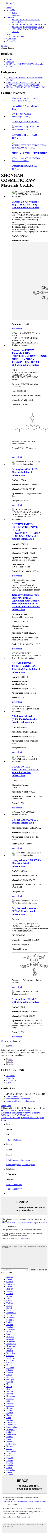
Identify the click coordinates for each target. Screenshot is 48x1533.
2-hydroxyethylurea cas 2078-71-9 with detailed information (24, 911)
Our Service (11, 39)
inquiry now (6, 1105)
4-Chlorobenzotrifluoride (15, 1116)
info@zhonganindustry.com (18, 1099)
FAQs (14, 12)
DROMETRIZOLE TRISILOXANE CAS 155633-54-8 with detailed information (26, 667)
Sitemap (13, 1110)
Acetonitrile (6, 1113)
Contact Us (11, 41)
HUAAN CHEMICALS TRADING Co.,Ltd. (25, 87)
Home (9, 8)
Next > (6, 1041)
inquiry (15, 329)
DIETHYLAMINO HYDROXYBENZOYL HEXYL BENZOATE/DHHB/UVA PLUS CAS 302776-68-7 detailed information (26, 531)
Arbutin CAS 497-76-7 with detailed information (25, 1000)
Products (10, 17)
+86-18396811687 (14, 1096)
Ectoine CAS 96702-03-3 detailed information (25, 821)
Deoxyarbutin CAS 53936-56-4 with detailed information (26, 863)
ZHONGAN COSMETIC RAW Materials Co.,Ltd (26, 21)
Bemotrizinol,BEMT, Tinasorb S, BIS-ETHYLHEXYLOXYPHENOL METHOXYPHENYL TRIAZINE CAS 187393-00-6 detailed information (29, 357)
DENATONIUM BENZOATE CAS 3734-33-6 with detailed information (25, 771)
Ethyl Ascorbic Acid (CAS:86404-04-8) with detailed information (24, 719)
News (8, 34)
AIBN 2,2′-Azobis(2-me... (25, 121)
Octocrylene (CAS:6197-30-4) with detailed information (25, 472)
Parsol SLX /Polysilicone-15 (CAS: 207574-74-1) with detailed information (25, 204)
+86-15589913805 (14, 1189)
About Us (10, 10)
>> (11, 1041)
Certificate (16, 15)
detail (20, 329)
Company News (18, 36)
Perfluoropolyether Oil (21, 1113)
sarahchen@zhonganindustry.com (20, 1101)
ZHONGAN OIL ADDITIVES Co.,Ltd (29, 24)
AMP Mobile (24, 1110)
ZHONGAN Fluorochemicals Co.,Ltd (28, 27)
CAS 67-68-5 (20, 1115)
